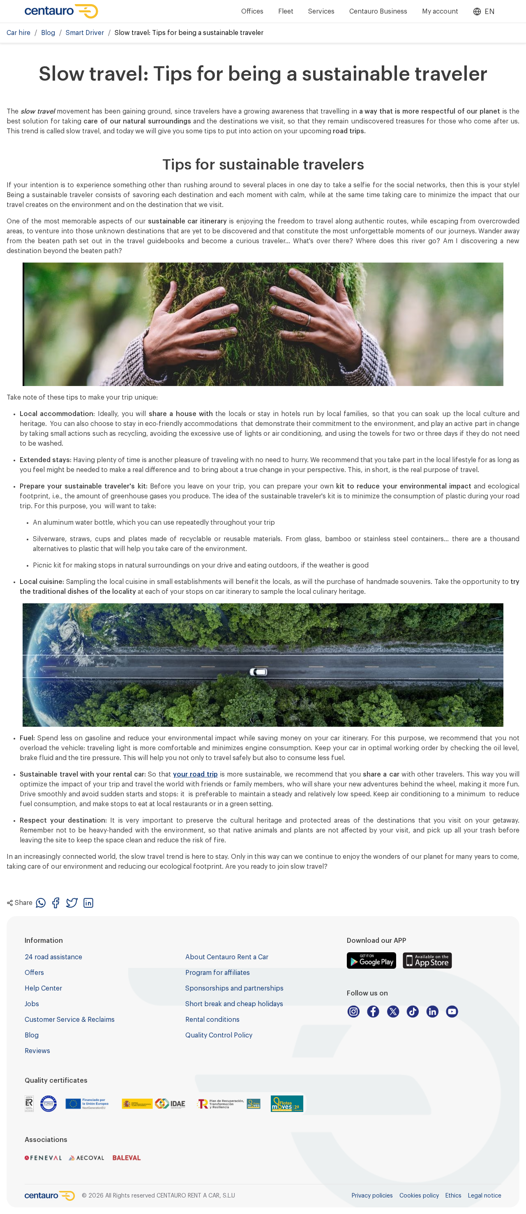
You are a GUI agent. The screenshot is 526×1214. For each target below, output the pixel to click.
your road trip (195, 774)
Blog (48, 33)
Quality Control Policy (218, 1035)
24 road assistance (53, 957)
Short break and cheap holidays (234, 1004)
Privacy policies (372, 1196)
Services (321, 11)
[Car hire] (62, 11)
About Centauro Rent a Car (226, 957)
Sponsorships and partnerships (234, 988)
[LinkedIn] (432, 1011)
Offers (34, 973)
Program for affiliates (217, 973)
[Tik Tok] (412, 1011)
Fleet (285, 11)
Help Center (43, 988)
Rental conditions (212, 1019)
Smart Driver (85, 33)
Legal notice (484, 1196)
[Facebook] (373, 1011)
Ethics (453, 1196)
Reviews (37, 1051)
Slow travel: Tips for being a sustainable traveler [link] (189, 33)
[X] (392, 1011)
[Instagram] (353, 1011)
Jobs (32, 1004)
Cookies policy (419, 1196)
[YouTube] (452, 1011)
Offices (252, 11)
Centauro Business (378, 11)
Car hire (18, 33)
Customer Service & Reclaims (70, 1019)
